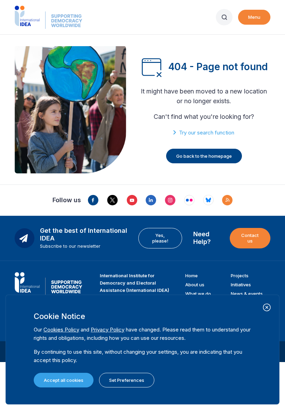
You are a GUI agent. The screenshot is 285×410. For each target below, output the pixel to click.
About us (194, 284)
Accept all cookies (63, 380)
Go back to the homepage (204, 156)
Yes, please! (160, 238)
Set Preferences (126, 380)
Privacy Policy (107, 329)
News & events (247, 293)
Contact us (250, 238)
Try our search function (206, 132)
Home (191, 275)
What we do (198, 293)
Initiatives (241, 284)
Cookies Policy (61, 329)
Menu (254, 17)
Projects (240, 275)
